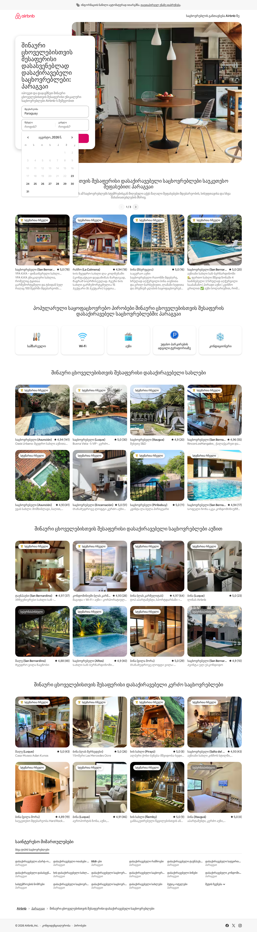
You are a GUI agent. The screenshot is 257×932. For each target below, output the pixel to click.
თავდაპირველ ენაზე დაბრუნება (160, 5)
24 (27, 183)
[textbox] (38, 126)
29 (64, 183)
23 (72, 176)
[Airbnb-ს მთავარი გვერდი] (25, 16)
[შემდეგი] (136, 207)
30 (72, 183)
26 (42, 183)
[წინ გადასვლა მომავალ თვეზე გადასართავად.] (72, 137)
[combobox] (55, 113)
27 (50, 183)
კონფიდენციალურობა (56, 925)
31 (27, 191)
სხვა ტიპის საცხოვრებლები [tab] (32, 849)
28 (57, 183)
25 (35, 183)
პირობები (80, 925)
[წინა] (122, 207)
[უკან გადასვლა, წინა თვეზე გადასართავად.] (28, 137)
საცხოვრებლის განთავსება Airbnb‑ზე (212, 16)
